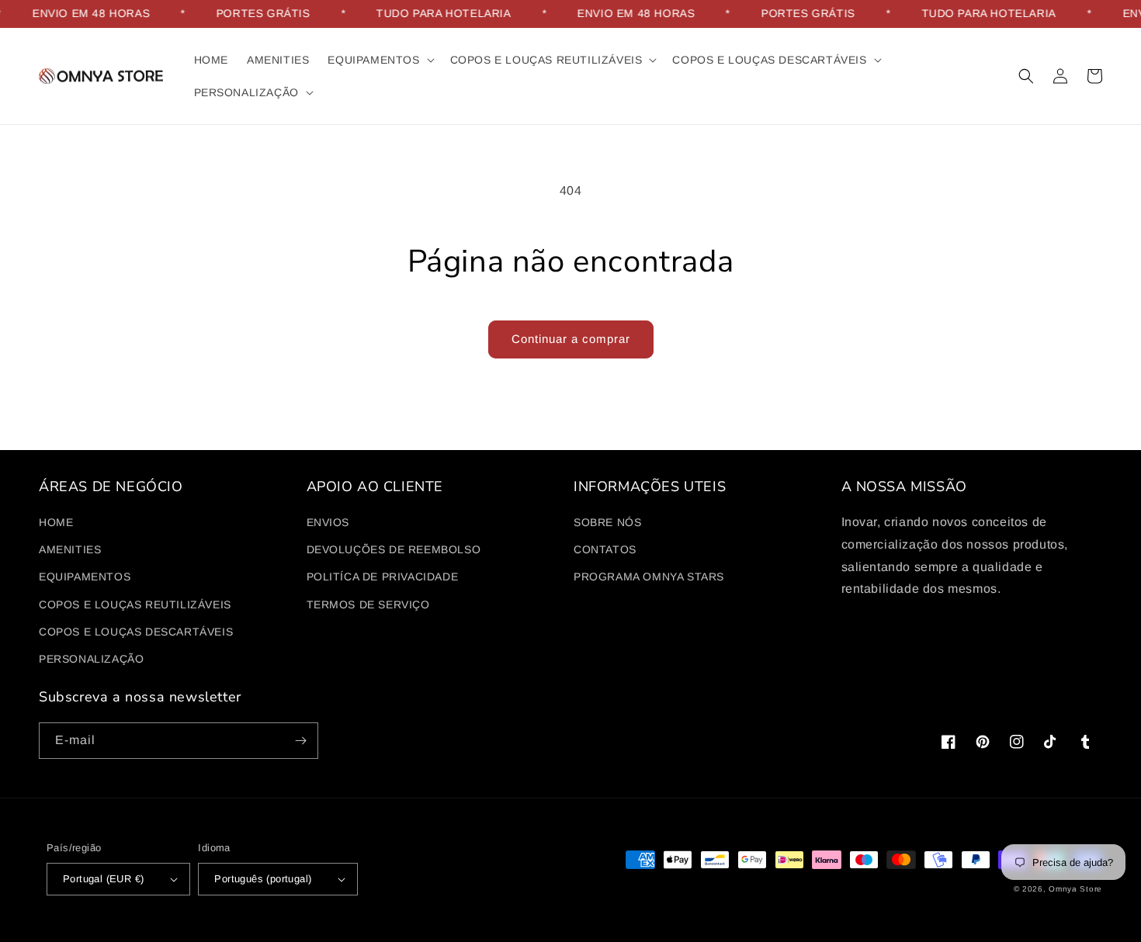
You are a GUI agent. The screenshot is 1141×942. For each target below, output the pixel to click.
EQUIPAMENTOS (84, 576)
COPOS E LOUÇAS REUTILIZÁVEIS (135, 604)
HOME (56, 522)
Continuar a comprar (571, 338)
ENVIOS (328, 522)
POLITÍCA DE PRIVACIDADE (383, 576)
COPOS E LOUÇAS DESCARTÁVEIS (136, 631)
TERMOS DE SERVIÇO (368, 604)
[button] (379, 59)
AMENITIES (70, 549)
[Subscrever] (300, 740)
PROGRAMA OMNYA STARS (649, 576)
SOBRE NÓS (607, 522)
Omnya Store (1075, 889)
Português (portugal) (262, 879)
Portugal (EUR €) (103, 879)
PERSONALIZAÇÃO (91, 659)
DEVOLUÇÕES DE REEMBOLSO (394, 549)
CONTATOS (605, 549)
